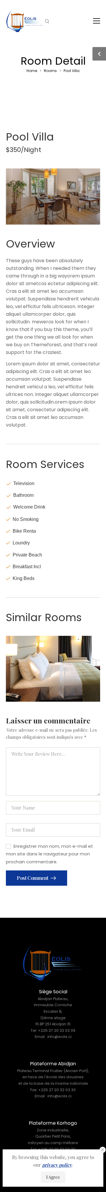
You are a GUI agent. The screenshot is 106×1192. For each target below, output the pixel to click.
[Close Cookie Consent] (103, 1150)
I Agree (53, 1177)
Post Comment (33, 878)
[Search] (47, 20)
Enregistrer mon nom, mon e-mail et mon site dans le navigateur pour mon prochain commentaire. (49, 854)
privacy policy (57, 1165)
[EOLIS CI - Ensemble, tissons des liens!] (25, 20)
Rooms (50, 70)
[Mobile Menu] (96, 20)
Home (31, 70)
